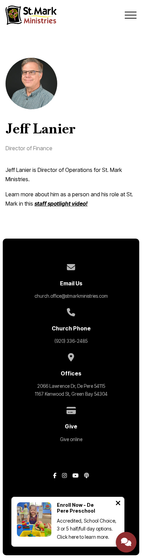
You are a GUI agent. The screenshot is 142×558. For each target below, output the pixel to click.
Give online (71, 439)
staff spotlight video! (61, 203)
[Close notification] (118, 504)
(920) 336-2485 (71, 341)
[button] (130, 15)
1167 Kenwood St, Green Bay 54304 (71, 394)
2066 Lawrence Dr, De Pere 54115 (71, 386)
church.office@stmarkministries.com (71, 296)
